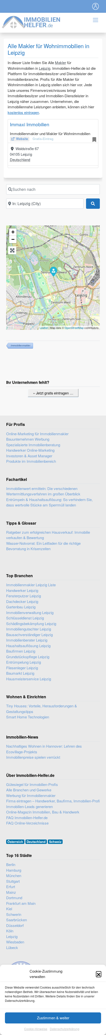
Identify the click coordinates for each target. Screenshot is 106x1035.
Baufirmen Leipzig (20, 651)
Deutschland (20, 159)
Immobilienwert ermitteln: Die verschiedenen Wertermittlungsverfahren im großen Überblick (43, 491)
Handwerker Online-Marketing (30, 450)
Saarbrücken (16, 919)
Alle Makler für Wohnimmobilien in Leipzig (48, 49)
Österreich (15, 841)
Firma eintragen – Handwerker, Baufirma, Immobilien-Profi (53, 800)
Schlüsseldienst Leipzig (25, 617)
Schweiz (55, 841)
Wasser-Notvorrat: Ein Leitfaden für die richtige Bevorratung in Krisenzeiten (43, 546)
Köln (9, 930)
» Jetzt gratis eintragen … (53, 392)
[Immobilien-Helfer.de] (31, 21)
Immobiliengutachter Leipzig (28, 628)
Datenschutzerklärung (64, 1029)
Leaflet (44, 328)
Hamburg (13, 870)
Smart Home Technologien (27, 716)
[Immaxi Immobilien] (53, 271)
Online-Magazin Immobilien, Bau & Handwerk (42, 811)
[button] (98, 973)
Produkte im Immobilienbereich (31, 461)
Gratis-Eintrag (43, 139)
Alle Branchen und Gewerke (28, 789)
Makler (60, 62)
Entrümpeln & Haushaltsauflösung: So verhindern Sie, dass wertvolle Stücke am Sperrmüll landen (49, 502)
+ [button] (13, 232)
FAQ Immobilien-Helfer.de (27, 817)
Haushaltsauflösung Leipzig (28, 645)
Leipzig (44, 68)
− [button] (13, 239)
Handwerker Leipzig (22, 590)
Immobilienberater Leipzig (26, 640)
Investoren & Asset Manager (29, 455)
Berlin (10, 864)
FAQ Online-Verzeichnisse (27, 822)
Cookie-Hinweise (35, 1029)
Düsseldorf (15, 925)
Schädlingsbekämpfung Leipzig (31, 623)
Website (22, 139)
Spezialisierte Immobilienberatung (33, 444)
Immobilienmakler (20, 345)
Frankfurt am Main (20, 903)
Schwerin (13, 914)
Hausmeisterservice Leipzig (28, 678)
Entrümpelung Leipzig (23, 662)
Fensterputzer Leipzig (23, 595)
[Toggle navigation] (95, 6)
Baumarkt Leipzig (20, 673)
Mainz (11, 892)
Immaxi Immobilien (29, 124)
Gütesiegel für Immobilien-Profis (32, 784)
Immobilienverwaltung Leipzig (29, 612)
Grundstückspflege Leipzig (27, 656)
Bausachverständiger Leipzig (29, 634)
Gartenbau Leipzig (20, 606)
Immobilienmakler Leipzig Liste (31, 584)
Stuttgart (13, 881)
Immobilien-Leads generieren (29, 806)
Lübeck (12, 947)
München (13, 875)
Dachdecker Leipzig (22, 601)
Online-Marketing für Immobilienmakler (37, 433)
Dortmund (14, 897)
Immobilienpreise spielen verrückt (33, 757)
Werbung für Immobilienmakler (30, 795)
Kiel (9, 908)
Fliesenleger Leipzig (22, 667)
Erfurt (10, 886)
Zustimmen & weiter (53, 1017)
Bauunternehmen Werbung (27, 439)
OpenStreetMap (74, 328)
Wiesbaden (15, 941)
